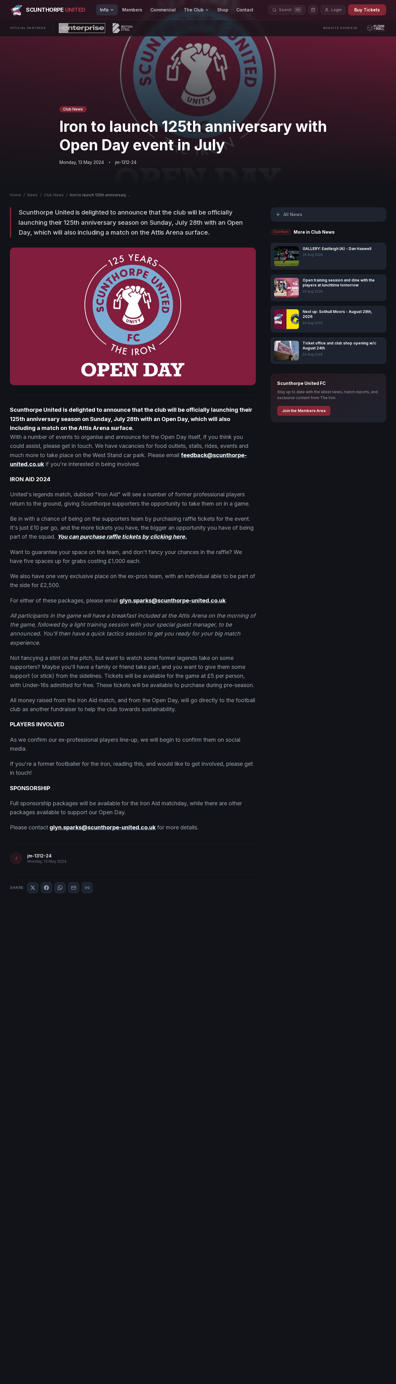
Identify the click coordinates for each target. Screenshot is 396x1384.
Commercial (163, 9)
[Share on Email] (73, 887)
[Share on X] (32, 887)
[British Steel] (122, 28)
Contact (244, 9)
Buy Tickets (367, 9)
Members (132, 9)
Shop (222, 9)
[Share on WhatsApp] (60, 887)
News (32, 195)
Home (15, 195)
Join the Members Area (303, 410)
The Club (194, 9)
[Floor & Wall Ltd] (375, 28)
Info (104, 9)
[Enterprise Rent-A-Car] (82, 28)
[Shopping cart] (313, 10)
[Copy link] (87, 887)
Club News (54, 195)
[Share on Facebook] (46, 887)
